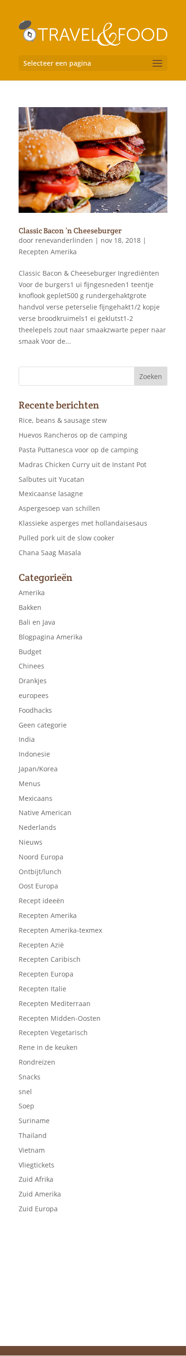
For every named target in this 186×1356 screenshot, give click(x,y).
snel (25, 1091)
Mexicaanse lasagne (51, 493)
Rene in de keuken (48, 1047)
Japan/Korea (38, 768)
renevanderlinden (64, 240)
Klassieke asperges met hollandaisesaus (83, 523)
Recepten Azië (41, 944)
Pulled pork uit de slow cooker (66, 537)
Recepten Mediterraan (55, 1003)
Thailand (33, 1135)
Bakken (30, 607)
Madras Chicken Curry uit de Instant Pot (82, 464)
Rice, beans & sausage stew (63, 420)
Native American (45, 812)
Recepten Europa (46, 973)
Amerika (32, 592)
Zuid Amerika (40, 1193)
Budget (30, 651)
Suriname (34, 1120)
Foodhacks (35, 710)
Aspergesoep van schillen (59, 508)
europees (34, 695)
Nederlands (37, 827)
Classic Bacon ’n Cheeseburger (70, 231)
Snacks (30, 1076)
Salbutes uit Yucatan (51, 479)
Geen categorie (43, 724)
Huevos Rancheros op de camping (73, 434)
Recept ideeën (41, 900)
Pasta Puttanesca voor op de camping (78, 449)
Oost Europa (38, 885)
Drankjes (33, 680)
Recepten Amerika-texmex (60, 930)
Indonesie (34, 753)
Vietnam (32, 1150)
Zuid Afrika (36, 1179)
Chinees (31, 665)
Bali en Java (37, 622)
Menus (30, 783)
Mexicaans (35, 798)
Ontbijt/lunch (40, 871)
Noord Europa (41, 856)
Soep (26, 1105)
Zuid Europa (38, 1208)
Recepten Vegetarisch (53, 1032)
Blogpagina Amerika (51, 636)
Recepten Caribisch (50, 959)
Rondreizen (37, 1062)
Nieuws (30, 842)
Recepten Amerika (48, 251)
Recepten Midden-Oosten (60, 1018)
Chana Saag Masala (50, 552)
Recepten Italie (42, 988)
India (27, 739)
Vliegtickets (36, 1164)
